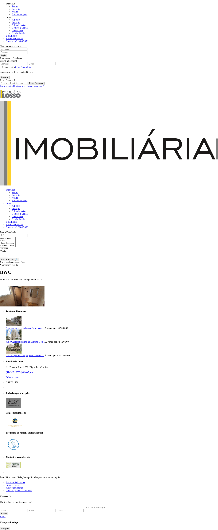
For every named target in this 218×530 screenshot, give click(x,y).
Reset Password (36, 83)
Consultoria (17, 30)
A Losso (16, 19)
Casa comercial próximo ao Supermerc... (25, 328)
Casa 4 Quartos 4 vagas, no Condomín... (25, 355)
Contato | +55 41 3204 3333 (19, 490)
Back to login (6, 86)
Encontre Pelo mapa (15, 482)
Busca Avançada (19, 14)
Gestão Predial (19, 33)
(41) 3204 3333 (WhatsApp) (19, 372)
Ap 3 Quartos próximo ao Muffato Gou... (25, 342)
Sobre (8, 203)
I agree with (18, 67)
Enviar (4, 514)
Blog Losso (11, 35)
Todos (15, 6)
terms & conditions (24, 67)
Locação (16, 9)
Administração (19, 25)
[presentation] (7, 238)
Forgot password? (35, 86)
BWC (2, 516)
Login (3, 55)
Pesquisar (10, 189)
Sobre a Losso (12, 377)
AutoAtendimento (14, 38)
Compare (5, 528)
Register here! (19, 86)
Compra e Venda (20, 27)
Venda (15, 11)
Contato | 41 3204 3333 (17, 41)
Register (4, 77)
